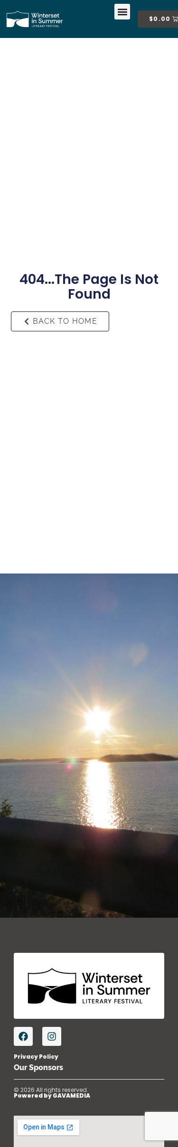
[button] (122, 11)
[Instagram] (51, 1036)
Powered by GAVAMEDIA (52, 1095)
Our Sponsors (38, 1067)
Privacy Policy (36, 1057)
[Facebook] (23, 1036)
